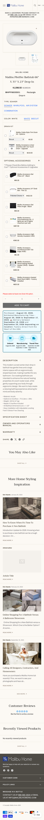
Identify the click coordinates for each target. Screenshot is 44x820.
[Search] (35, 5)
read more (7, 540)
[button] (4, 5)
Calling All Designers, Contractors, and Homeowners (20, 669)
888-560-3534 (24, 795)
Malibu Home (13, 805)
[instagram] (12, 770)
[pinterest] (19, 440)
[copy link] (23, 440)
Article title (8, 576)
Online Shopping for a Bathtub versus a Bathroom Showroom (20, 616)
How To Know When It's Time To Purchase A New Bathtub (18, 524)
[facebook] (11, 440)
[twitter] (15, 440)
